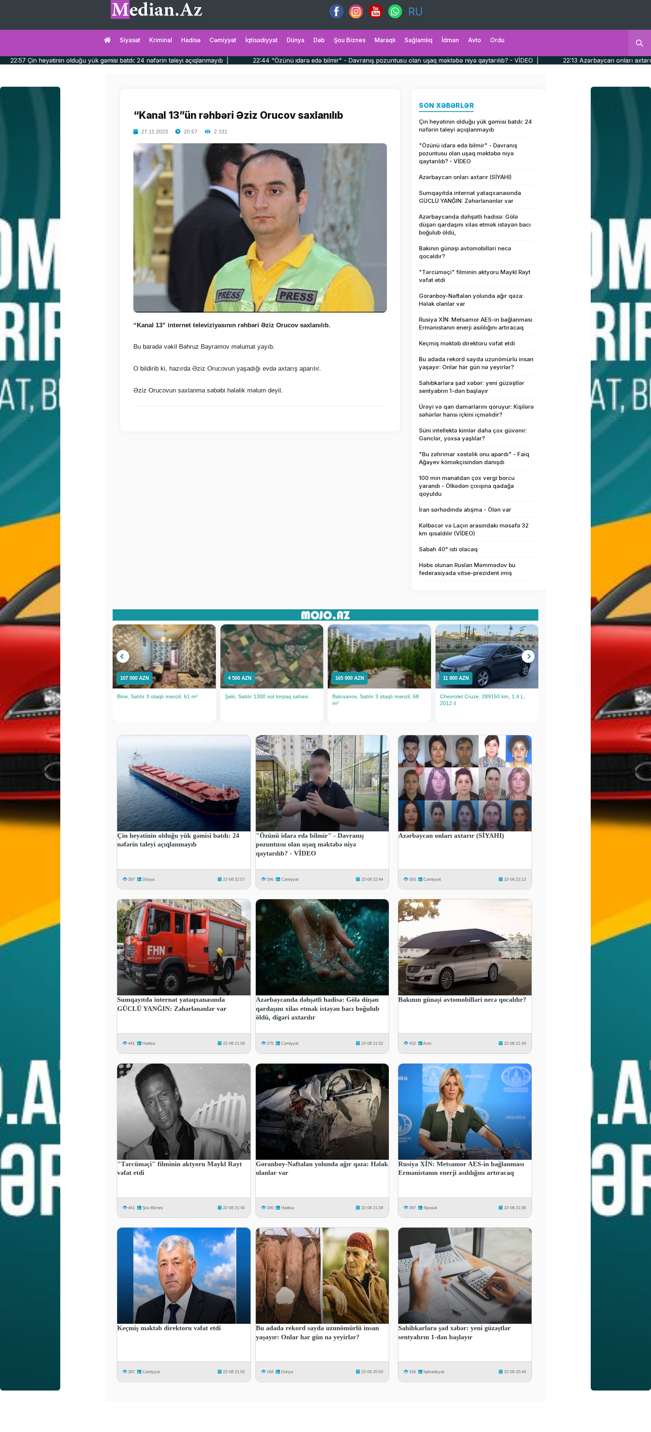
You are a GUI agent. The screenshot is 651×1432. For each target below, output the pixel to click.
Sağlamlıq (418, 40)
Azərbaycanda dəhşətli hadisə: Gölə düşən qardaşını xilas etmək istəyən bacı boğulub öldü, (475, 224)
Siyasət (130, 40)
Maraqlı (385, 40)
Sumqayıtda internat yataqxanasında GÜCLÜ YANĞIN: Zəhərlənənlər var (470, 196)
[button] (122, 656)
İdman (450, 40)
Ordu (497, 40)
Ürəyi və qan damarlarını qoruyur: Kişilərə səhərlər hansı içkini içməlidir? (476, 410)
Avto (474, 40)
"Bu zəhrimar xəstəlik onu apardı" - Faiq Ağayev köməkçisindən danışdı (474, 458)
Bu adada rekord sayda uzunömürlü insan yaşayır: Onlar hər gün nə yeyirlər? (476, 363)
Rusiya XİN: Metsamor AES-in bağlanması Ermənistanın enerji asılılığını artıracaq (475, 323)
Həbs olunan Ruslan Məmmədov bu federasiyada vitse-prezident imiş (467, 568)
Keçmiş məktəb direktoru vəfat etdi (467, 343)
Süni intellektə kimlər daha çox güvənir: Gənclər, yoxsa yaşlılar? (473, 434)
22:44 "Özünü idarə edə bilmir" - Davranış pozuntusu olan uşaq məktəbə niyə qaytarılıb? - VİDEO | (265, 60)
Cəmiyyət (222, 40)
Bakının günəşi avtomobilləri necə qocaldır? (465, 252)
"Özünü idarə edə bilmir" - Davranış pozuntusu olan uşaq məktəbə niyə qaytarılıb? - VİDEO (468, 153)
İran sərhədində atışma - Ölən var (465, 509)
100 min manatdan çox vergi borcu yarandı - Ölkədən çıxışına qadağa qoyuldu (467, 485)
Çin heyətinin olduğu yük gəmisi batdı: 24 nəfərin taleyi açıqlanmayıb (475, 125)
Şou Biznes (152, 1207)
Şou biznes (349, 40)
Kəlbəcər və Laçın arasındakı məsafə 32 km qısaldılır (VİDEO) (474, 529)
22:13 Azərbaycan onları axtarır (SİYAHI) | (494, 60)
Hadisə (190, 40)
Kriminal (160, 40)
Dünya (295, 40)
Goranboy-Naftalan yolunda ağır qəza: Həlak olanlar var (471, 299)
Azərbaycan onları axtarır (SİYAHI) (465, 177)
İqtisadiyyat (261, 40)
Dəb (319, 40)
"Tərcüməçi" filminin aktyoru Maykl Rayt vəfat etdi (474, 276)
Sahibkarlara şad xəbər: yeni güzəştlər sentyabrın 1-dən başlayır (471, 386)
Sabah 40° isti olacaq (448, 549)
